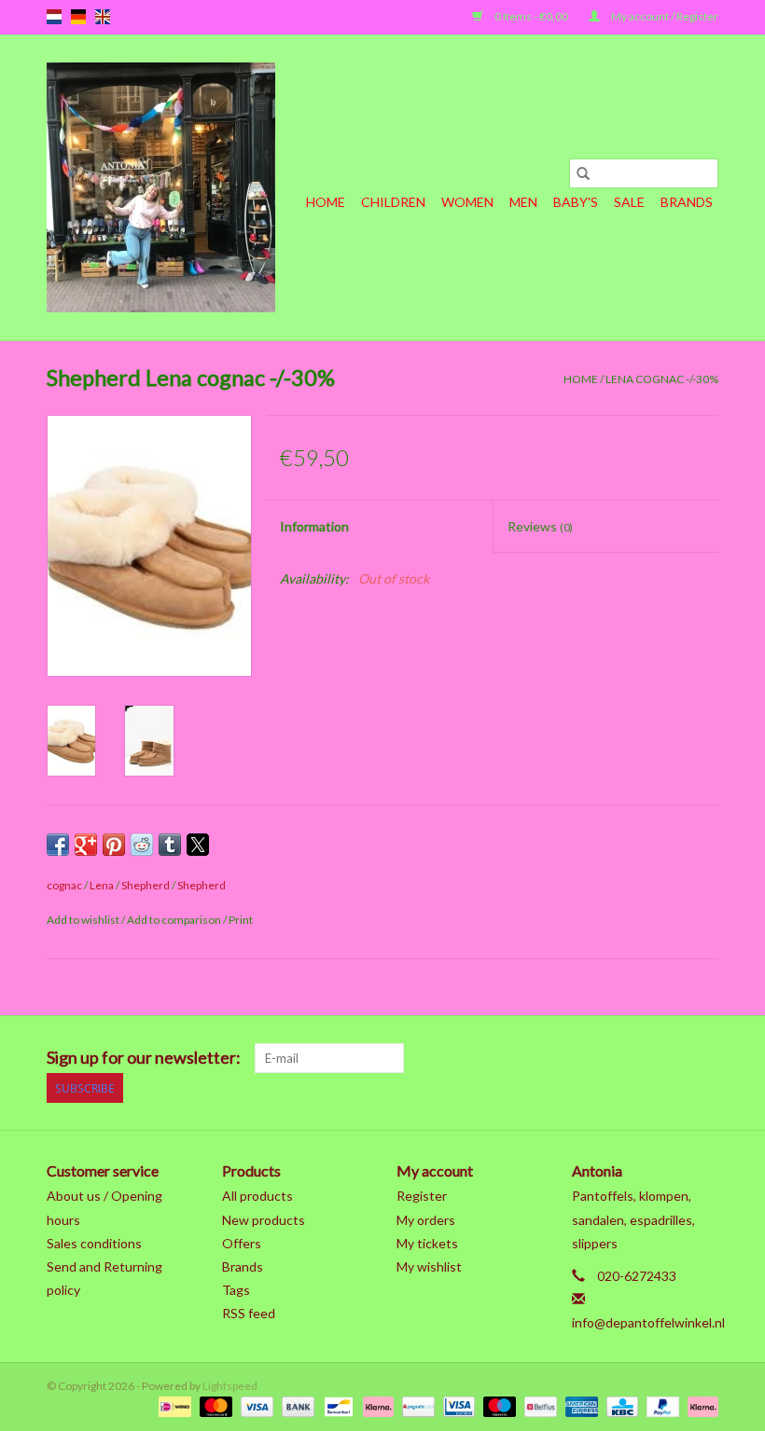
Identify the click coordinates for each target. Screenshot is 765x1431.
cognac (64, 885)
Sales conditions (94, 1243)
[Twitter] (540, 1058)
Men (523, 202)
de (78, 16)
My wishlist (429, 1266)
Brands (687, 202)
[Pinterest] (605, 1058)
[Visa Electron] (457, 1405)
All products (257, 1196)
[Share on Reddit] (142, 844)
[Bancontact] (336, 1405)
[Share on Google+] (86, 844)
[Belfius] (538, 1405)
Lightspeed (229, 1386)
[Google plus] (573, 1058)
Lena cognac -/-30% (661, 379)
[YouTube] (638, 1058)
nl (54, 16)
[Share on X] (198, 844)
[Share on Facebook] (58, 844)
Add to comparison (175, 920)
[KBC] (620, 1405)
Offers (241, 1243)
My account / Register (663, 16)
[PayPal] (660, 1405)
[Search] (583, 173)
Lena (102, 885)
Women (467, 202)
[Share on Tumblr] (170, 844)
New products (263, 1220)
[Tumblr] (671, 1058)
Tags (236, 1290)
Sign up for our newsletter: (144, 1057)
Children (393, 202)
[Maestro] (497, 1405)
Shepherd (145, 885)
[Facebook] (507, 1058)
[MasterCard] (213, 1405)
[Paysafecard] (416, 1405)
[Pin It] (114, 844)
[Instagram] (703, 1058)
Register (421, 1196)
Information (314, 526)
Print (241, 920)
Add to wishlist (84, 920)
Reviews (540, 526)
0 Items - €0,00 (531, 16)
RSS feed (248, 1313)
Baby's (575, 202)
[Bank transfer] (295, 1405)
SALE (629, 202)
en (102, 16)
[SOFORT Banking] (376, 1405)
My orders (425, 1220)
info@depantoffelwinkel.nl (648, 1322)
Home (325, 202)
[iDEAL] (172, 1405)
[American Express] (579, 1405)
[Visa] (254, 1405)
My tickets (427, 1243)
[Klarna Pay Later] (699, 1405)
